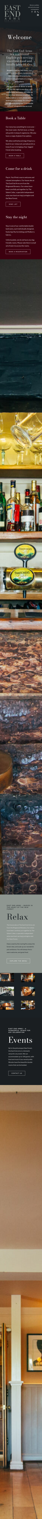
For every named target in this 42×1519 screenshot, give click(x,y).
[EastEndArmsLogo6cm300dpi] (12, 4)
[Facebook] (32, 12)
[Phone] (38, 12)
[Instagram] (35, 12)
